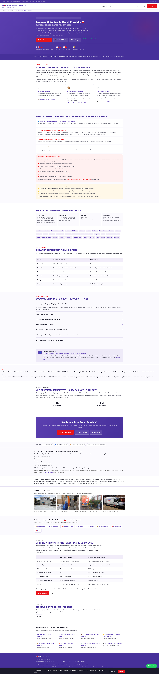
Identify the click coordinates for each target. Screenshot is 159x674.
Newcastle (102, 230)
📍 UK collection (116, 526)
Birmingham (54, 230)
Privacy (86, 666)
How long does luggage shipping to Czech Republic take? (79, 304)
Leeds (61, 230)
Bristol (88, 230)
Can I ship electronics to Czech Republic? (79, 319)
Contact (49, 666)
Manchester (46, 230)
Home (4, 10)
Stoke (38, 237)
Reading (90, 234)
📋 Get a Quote (42, 593)
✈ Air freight (90, 526)
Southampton (60, 234)
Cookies (91, 666)
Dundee (69, 237)
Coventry (52, 234)
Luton (102, 234)
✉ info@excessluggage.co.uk (75, 664)
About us (38, 666)
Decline (113, 671)
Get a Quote (151, 6)
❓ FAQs (38, 530)
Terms (94, 666)
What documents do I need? (79, 314)
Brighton (97, 234)
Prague (39, 616)
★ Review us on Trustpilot (89, 39)
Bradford (39, 234)
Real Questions (58, 666)
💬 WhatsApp (75, 40)
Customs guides (80, 666)
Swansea (55, 237)
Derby (117, 234)
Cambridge (83, 234)
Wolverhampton (46, 237)
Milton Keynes (110, 234)
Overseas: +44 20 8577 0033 (59, 664)
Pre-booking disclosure (107, 666)
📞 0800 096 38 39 (60, 40)
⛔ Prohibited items (67, 526)
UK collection (72, 666)
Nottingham (110, 230)
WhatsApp (87, 664)
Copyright (99, 666)
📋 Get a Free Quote (44, 40)
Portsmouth (69, 234)
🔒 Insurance (79, 526)
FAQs (143, 6)
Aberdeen (62, 237)
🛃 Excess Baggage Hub (61, 444)
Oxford (76, 234)
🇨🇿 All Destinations (47, 444)
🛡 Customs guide (53, 526)
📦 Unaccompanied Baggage (77, 444)
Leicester (118, 230)
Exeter (85, 237)
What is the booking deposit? (79, 325)
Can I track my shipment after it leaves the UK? (79, 340)
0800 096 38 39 (152, 1)
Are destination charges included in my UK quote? (79, 330)
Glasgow (67, 230)
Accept (121, 671)
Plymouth (91, 237)
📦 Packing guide (40, 526)
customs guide (49, 472)
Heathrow (116, 237)
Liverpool (82, 230)
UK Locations (95, 6)
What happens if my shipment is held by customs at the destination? (79, 335)
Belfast (103, 237)
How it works (125, 6)
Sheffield (94, 230)
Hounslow (109, 237)
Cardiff (45, 234)
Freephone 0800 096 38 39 (43, 664)
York (97, 237)
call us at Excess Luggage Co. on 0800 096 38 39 (79, 179)
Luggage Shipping (106, 6)
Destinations (116, 6)
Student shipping (136, 6)
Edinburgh (74, 230)
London (39, 230)
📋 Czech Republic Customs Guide (96, 444)
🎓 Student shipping (102, 526)
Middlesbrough (77, 237)
